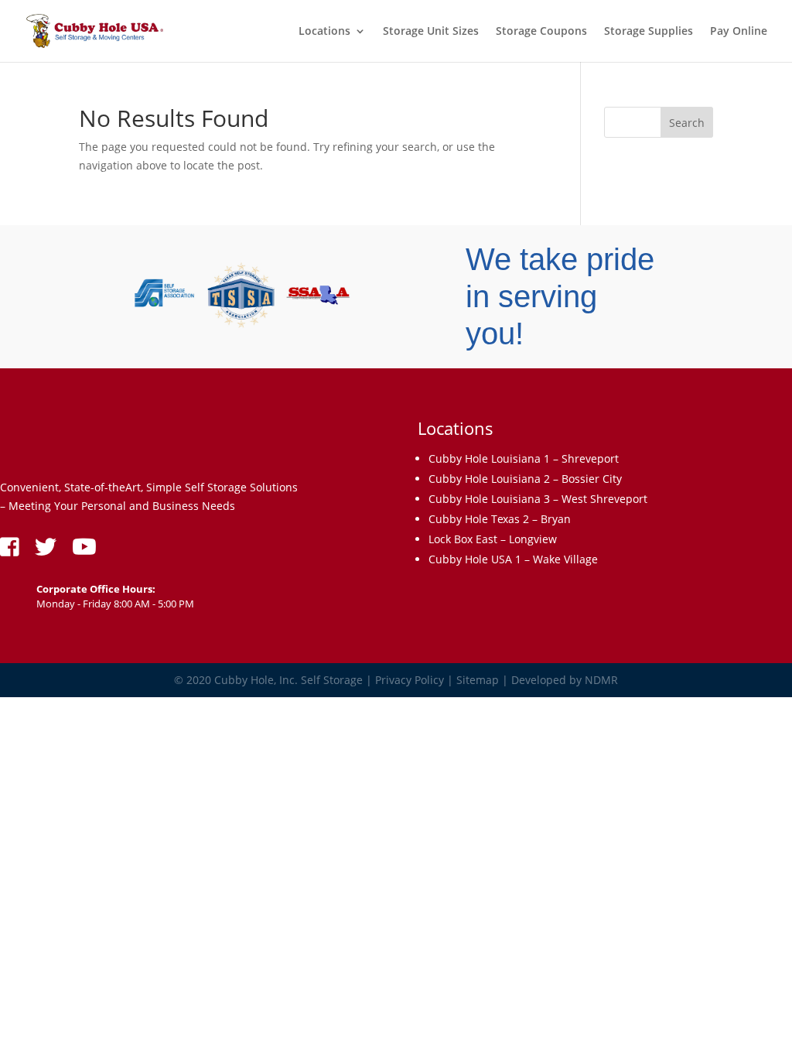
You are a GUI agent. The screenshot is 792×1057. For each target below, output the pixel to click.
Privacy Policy (409, 679)
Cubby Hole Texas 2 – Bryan (499, 518)
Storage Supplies (648, 32)
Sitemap (477, 679)
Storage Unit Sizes (431, 32)
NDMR (601, 679)
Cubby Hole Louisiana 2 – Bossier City (525, 478)
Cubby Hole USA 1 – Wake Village (513, 559)
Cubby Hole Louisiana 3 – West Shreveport (537, 498)
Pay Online (738, 32)
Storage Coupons (541, 32)
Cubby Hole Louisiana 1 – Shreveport (523, 458)
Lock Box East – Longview (492, 539)
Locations (324, 32)
